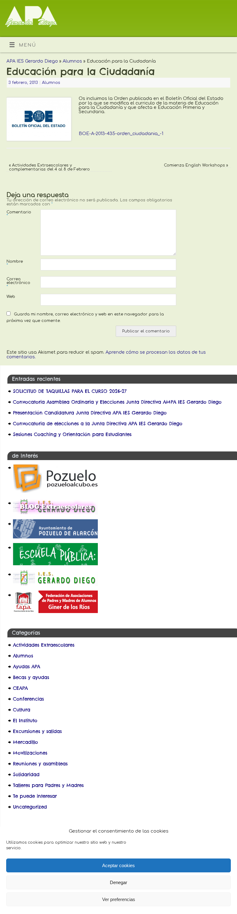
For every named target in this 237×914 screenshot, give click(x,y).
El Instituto (25, 720)
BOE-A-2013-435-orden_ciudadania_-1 (121, 133)
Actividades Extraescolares (43, 645)
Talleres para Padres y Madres (48, 785)
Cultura (21, 710)
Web (10, 296)
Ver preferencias (118, 899)
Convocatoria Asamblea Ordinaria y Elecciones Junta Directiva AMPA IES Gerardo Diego (117, 402)
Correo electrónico (14, 283)
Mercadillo (25, 742)
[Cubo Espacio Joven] (55, 492)
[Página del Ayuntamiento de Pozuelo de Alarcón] (55, 537)
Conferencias (28, 699)
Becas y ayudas (31, 677)
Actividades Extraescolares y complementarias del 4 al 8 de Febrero (49, 167)
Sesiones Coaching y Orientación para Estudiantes (72, 434)
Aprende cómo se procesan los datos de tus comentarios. (106, 354)
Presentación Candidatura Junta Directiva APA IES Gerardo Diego (90, 413)
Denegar (118, 882)
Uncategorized (30, 807)
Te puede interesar (35, 796)
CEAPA (20, 688)
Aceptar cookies (118, 865)
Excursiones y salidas (37, 731)
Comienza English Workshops (196, 165)
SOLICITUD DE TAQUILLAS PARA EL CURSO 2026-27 (70, 391)
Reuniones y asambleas (40, 764)
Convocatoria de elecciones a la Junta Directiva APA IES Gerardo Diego (98, 423)
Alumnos (72, 61)
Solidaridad (26, 774)
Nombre (14, 263)
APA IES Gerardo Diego (32, 61)
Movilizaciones (30, 753)
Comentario (14, 214)
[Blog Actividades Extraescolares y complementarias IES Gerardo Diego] (55, 513)
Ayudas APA (26, 666)
